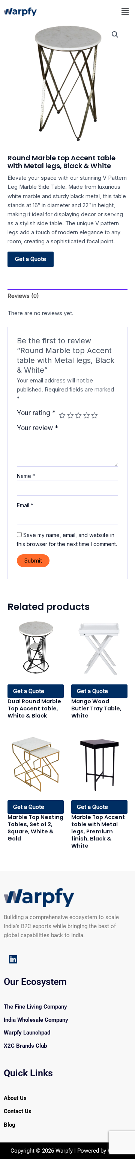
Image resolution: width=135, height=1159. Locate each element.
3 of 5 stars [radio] (78, 415)
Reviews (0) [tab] (23, 296)
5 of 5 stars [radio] (94, 415)
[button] (125, 11)
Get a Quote (30, 258)
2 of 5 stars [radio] (70, 415)
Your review (37, 428)
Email (25, 505)
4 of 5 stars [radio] (86, 415)
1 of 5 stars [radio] (62, 415)
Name (26, 476)
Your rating (36, 413)
